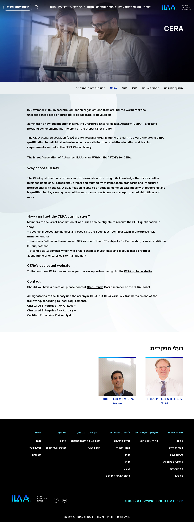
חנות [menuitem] (53, 7)
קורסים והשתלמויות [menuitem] (56, 448)
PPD (134, 88)
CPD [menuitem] (127, 462)
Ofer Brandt (95, 287)
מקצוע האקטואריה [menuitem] (129, 7)
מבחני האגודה (150, 88)
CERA (113, 88)
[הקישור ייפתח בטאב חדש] (64, 500)
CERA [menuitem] (127, 468)
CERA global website (138, 271)
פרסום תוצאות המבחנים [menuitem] (118, 475)
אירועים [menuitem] (63, 7)
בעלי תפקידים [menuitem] (176, 448)
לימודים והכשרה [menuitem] (106, 7)
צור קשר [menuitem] (179, 475)
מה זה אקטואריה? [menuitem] (149, 441)
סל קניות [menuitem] (36, 455)
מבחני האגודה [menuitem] (123, 448)
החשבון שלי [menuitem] (35, 448)
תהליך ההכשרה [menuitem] (122, 441)
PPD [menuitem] (127, 455)
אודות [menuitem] (147, 7)
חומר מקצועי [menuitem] (94, 448)
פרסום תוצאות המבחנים (90, 88)
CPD (124, 88)
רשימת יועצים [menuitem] (176, 455)
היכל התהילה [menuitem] (176, 468)
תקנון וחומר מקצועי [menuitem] (82, 7)
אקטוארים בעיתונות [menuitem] (173, 462)
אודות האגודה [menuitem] (174, 432)
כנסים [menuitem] (63, 441)
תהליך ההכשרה (173, 88)
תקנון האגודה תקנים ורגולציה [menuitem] (85, 441)
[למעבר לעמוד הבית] (176, 7)
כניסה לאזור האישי (18, 7)
